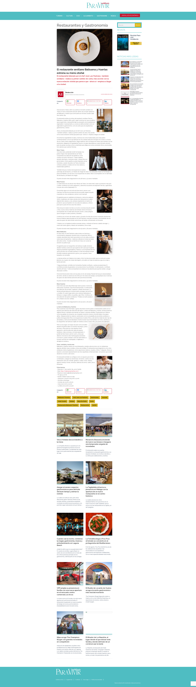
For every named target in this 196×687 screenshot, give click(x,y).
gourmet (104, 397)
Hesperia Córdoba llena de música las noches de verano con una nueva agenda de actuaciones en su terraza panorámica (136, 79)
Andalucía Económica (130, 15)
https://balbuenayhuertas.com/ (70, 371)
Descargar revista (136, 43)
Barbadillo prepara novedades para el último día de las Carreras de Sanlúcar (136, 93)
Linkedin (106, 103)
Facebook (79, 103)
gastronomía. (95, 397)
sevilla (94, 405)
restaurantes (85, 405)
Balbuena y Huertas (64, 397)
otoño (92, 401)
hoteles (72, 401)
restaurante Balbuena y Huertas (68, 405)
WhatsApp (69, 103)
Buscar (138, 25)
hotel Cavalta (62, 401)
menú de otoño (82, 401)
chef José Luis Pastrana (80, 397)
